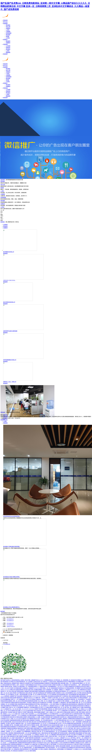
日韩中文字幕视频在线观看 (74, 725)
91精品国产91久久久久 (65, 737)
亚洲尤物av (8, 750)
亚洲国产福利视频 (29, 737)
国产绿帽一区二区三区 (21, 710)
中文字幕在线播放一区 (34, 749)
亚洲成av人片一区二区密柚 (25, 705)
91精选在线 (33, 731)
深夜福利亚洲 (71, 686)
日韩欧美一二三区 (69, 701)
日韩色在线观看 (73, 697)
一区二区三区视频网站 (60, 747)
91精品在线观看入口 (55, 742)
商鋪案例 (8, 42)
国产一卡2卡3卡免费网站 (20, 715)
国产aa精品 (17, 741)
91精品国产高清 (15, 683)
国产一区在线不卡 (21, 684)
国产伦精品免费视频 (18, 689)
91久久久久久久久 (36, 696)
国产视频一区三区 (57, 697)
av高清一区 (83, 701)
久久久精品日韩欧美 (48, 707)
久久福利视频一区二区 (45, 739)
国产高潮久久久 (81, 717)
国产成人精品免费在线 (35, 736)
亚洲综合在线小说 (37, 681)
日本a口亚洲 (11, 691)
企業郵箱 (8, 31)
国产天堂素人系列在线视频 (83, 744)
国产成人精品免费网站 (69, 681)
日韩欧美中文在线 (47, 725)
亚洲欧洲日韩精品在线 (29, 704)
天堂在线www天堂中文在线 (49, 681)
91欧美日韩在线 (7, 683)
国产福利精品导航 (85, 718)
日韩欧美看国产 (40, 715)
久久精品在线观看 (59, 715)
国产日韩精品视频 (55, 717)
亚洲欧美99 (25, 688)
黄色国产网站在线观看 (70, 705)
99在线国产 (47, 718)
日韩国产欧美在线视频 (11, 746)
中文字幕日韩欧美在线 (41, 721)
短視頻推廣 (8, 33)
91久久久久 (31, 709)
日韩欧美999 (59, 692)
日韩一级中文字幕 (5, 736)
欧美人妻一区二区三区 (81, 702)
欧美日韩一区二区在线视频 (77, 699)
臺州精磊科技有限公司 (8, 251)
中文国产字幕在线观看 (27, 712)
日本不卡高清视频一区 (47, 689)
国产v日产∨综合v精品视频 (18, 729)
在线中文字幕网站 (31, 725)
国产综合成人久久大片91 (53, 737)
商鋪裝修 (8, 28)
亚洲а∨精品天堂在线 (43, 733)
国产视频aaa (44, 694)
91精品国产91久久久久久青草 (35, 688)
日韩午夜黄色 (55, 704)
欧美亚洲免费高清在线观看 (30, 701)
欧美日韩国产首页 (31, 710)
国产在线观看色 (8, 747)
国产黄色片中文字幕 (36, 742)
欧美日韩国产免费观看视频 (38, 691)
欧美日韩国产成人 (38, 728)
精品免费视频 (44, 729)
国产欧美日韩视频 (81, 694)
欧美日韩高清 (23, 741)
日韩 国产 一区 (55, 710)
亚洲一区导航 (21, 713)
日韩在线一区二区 (43, 734)
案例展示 (5, 39)
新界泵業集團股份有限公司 (9, 359)
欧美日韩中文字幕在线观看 (16, 717)
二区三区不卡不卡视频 (62, 686)
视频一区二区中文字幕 (18, 701)
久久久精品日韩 (72, 691)
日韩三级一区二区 (41, 731)
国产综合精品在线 (40, 692)
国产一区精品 (41, 718)
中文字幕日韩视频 (5, 717)
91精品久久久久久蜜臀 (85, 709)
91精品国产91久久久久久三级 (72, 689)
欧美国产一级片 (45, 712)
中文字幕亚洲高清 (59, 699)
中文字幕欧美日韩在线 (32, 718)
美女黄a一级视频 (13, 686)
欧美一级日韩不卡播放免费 (13, 723)
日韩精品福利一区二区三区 (25, 699)
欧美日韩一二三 (52, 720)
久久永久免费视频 (51, 694)
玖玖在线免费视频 (61, 694)
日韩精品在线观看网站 (11, 728)
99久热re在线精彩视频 (68, 723)
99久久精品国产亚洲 (50, 701)
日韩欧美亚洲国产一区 (29, 747)
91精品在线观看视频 (86, 725)
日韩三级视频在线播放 (73, 696)
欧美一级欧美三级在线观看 (58, 746)
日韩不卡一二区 (14, 699)
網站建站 (8, 49)
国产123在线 (65, 697)
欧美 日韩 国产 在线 (30, 692)
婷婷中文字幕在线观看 (34, 739)
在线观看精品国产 (52, 686)
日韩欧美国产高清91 (72, 736)
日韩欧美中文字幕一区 (82, 710)
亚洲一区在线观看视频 (71, 694)
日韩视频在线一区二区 (17, 747)
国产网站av (73, 737)
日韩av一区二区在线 (26, 723)
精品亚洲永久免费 (22, 728)
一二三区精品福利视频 (11, 742)
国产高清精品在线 (70, 747)
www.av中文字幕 (38, 713)
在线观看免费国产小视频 (8, 715)
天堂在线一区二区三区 (17, 734)
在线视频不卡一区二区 (23, 750)
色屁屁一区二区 (63, 725)
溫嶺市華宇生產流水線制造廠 (10, 331)
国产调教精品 (71, 742)
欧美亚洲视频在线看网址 (6, 701)
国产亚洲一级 (68, 707)
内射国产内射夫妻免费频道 (40, 709)
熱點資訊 (8, 47)
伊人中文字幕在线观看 (56, 739)
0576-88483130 (10, 620)
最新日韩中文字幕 (84, 739)
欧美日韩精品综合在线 (31, 684)
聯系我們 (5, 54)
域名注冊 (8, 26)
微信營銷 (8, 34)
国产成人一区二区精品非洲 (83, 737)
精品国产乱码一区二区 (58, 707)
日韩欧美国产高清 (27, 696)
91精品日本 (22, 683)
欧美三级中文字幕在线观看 (63, 712)
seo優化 (7, 29)
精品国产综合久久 (6, 718)
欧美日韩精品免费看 (36, 729)
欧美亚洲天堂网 (81, 741)
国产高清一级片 (72, 728)
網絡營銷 (8, 52)
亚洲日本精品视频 (83, 731)
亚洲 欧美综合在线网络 (53, 696)
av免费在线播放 (14, 739)
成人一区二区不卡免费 (7, 688)
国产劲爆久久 (13, 684)
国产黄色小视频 (39, 704)
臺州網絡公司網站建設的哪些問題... (11, 546)
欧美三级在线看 (61, 683)
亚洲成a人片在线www (79, 715)
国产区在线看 (74, 729)
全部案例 (5, 224)
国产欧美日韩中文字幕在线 (82, 705)
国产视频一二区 (56, 736)
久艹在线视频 (87, 699)
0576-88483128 (10, 623)
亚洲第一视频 (39, 725)
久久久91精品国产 (17, 731)
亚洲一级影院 (85, 742)
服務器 (7, 36)
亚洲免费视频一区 (9, 741)
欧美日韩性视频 (46, 717)
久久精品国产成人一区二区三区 (10, 709)
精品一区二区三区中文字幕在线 (8, 710)
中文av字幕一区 (41, 701)
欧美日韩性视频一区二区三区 (81, 723)
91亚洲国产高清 (11, 712)
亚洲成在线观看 (55, 725)
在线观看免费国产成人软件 (36, 707)
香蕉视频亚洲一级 (84, 696)
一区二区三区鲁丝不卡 (43, 705)
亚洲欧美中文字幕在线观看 (50, 683)
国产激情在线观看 (13, 702)
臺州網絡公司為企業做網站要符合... (11, 607)
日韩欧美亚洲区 (82, 729)
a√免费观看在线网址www (33, 686)
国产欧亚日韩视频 (50, 747)
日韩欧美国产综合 (42, 726)
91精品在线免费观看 (72, 717)
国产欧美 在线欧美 (68, 715)
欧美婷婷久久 (45, 713)
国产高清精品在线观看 (50, 692)
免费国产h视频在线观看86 (29, 717)
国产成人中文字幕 (71, 734)
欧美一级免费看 (9, 733)
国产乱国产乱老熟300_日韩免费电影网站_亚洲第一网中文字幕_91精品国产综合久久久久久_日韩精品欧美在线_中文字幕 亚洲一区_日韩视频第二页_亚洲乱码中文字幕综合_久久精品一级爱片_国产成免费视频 (45, 6)
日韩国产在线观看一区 (57, 684)
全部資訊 (5, 415)
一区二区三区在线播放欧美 (31, 733)
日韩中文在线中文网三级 (60, 709)
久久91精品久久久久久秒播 (47, 699)
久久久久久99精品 (8, 689)
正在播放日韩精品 (37, 689)
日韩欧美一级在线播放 (73, 731)
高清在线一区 (4, 694)
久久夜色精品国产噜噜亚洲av (22, 707)
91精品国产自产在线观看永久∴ (70, 684)
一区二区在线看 (44, 720)
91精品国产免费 (28, 691)
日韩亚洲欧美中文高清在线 (57, 688)
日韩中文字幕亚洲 (51, 726)
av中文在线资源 (27, 734)
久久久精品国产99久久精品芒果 (29, 744)
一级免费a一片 (8, 731)
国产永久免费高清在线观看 (75, 713)
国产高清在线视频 (19, 691)
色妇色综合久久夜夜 (72, 744)
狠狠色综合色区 (43, 686)
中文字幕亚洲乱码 (21, 692)
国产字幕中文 (18, 712)
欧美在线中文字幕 (80, 746)
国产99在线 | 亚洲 (45, 742)
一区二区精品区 (35, 734)
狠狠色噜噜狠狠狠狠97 (40, 747)
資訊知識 (5, 44)
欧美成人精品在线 (36, 699)
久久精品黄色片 (62, 702)
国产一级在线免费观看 (22, 694)
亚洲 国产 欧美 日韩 (28, 689)
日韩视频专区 (67, 699)
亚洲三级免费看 (64, 742)
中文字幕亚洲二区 (11, 694)
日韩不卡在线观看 (29, 713)
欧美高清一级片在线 (23, 739)
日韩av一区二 (69, 683)
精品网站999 (19, 697)
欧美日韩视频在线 (24, 749)
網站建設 (8, 25)
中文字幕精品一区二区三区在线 (83, 734)
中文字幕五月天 (12, 681)
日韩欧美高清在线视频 (15, 720)
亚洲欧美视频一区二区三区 (40, 737)
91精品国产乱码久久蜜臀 (78, 707)
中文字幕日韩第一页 (22, 686)
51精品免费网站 (71, 733)
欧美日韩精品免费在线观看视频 (8, 726)
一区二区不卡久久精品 (59, 721)
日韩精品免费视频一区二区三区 (38, 723)
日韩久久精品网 (44, 749)
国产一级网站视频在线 (84, 684)
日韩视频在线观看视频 (16, 744)
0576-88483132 (10, 618)
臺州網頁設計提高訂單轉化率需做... (11, 576)
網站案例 (8, 41)
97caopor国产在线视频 (64, 713)
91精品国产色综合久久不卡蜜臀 (30, 697)
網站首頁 (5, 20)
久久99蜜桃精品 (52, 734)
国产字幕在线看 (60, 720)
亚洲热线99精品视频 (86, 692)
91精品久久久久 (53, 712)
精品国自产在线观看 (35, 720)
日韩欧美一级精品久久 (59, 689)
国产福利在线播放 (53, 733)
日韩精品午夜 (59, 726)
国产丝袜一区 (63, 736)
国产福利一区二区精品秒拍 (12, 749)
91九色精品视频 (63, 710)
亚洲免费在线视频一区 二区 (62, 741)
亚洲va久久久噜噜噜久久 (31, 726)
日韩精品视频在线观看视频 (74, 718)
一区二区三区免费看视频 (61, 731)
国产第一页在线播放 (14, 725)
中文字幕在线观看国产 (82, 697)
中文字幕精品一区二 (50, 741)
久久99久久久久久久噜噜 (82, 691)
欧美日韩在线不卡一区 (80, 720)
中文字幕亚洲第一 (72, 710)
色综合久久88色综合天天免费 (44, 684)
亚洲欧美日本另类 (79, 686)
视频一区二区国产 (10, 737)
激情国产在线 (79, 688)
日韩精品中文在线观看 (56, 718)
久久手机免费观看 (47, 710)
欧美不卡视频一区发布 (46, 736)
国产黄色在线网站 (25, 720)
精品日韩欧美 (79, 733)
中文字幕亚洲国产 (79, 681)
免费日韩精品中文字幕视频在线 (10, 705)
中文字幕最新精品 (26, 731)
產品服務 (5, 23)
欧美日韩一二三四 (47, 704)
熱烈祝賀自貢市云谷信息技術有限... (11, 516)
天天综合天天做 (62, 744)
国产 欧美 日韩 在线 (31, 721)
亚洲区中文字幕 (74, 712)
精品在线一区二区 (40, 741)
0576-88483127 (10, 624)
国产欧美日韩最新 (71, 702)
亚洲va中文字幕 (77, 692)
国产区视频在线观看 (62, 733)
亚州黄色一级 (77, 701)
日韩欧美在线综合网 (50, 715)
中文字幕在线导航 (53, 713)
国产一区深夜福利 (77, 721)
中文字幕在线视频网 (31, 715)
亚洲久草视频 (13, 692)
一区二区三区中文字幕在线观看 (70, 726)
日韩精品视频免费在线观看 (24, 742)
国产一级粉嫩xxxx (43, 697)
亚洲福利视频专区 (67, 739)
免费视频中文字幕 (14, 736)
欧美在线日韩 (76, 683)
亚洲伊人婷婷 (23, 725)
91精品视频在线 (60, 681)
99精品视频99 (81, 704)
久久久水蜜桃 (81, 736)
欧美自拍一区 (64, 691)
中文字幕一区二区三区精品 (34, 694)
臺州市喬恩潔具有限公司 (9, 302)
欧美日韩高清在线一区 (21, 681)
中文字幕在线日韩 (56, 691)
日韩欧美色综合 (83, 689)
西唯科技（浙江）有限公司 (9, 381)
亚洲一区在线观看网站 (67, 692)
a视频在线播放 (37, 712)
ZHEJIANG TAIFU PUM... (9, 280)
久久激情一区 (39, 717)
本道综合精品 (44, 696)
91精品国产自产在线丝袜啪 (15, 696)
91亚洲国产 (30, 681)
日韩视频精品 (48, 691)
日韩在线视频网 (6, 684)
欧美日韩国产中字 (19, 737)
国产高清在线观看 (11, 697)
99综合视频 (85, 749)
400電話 (8, 38)
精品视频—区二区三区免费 (64, 729)
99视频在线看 (85, 721)
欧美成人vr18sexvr (7, 713)
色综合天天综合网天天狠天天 (19, 721)
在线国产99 (50, 697)
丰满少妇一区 (12, 707)
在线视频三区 (28, 683)
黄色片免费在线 (73, 741)
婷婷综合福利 (30, 728)
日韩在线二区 (51, 709)
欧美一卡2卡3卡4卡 (23, 709)
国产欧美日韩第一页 (23, 702)
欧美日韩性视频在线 (61, 734)
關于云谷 (5, 21)
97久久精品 (15, 713)
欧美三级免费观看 (19, 704)
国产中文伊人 (59, 723)
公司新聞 (8, 46)
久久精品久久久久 (77, 749)
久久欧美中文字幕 (60, 701)
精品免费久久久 (75, 739)
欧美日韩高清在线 (72, 704)
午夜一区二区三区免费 (6, 729)
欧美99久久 (50, 721)
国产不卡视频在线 (63, 696)
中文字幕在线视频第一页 (70, 688)
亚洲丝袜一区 (39, 710)
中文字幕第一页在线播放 (52, 702)
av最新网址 (64, 718)
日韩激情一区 (87, 715)
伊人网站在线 (14, 750)
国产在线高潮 (5, 702)
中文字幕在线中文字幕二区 (73, 709)
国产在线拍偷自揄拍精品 (38, 683)
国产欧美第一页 (54, 744)
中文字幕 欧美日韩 (20, 726)
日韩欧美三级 (78, 742)
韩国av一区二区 (46, 688)
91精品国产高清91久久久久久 (61, 728)
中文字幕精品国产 (68, 749)
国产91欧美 (34, 705)
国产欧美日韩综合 (82, 726)
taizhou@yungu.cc (11, 626)
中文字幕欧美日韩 (63, 704)
